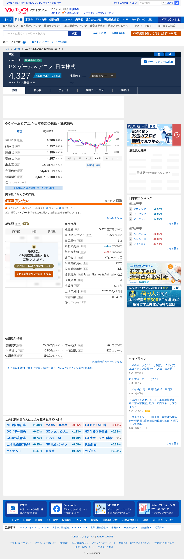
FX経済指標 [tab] (129, 527)
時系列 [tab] (158, 527)
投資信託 (54, 19)
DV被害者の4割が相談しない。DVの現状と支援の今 (34, 2)
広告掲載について (80, 543)
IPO (137, 25)
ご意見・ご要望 (105, 547)
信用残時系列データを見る (107, 361)
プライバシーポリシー (21, 543)
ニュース (67, 19)
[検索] (176, 3)
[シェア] (159, 54)
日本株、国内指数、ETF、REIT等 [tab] (68, 527)
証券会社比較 (93, 19)
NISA (126, 19)
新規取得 (74, 9)
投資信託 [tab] (145, 527)
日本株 (18, 19)
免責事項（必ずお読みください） (135, 543)
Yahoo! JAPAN (120, 2)
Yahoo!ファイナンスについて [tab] (32, 527)
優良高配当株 (97, 25)
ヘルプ (133, 2)
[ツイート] (170, 54)
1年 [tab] (107, 158)
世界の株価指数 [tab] (98, 527)
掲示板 (79, 19)
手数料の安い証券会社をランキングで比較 (33, 188)
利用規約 (64, 543)
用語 (20, 140)
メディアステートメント (104, 543)
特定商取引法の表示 (164, 543)
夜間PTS (48, 131)
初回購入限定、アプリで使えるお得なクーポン (89, 12)
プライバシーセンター (45, 543)
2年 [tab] (117, 158)
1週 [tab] (79, 158)
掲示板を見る (114, 218)
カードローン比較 (142, 19)
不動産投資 (110, 19)
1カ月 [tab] (88, 158)
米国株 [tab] (114, 527)
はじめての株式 (166, 25)
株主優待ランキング (76, 25)
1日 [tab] (69, 158)
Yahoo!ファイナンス (82, 536)
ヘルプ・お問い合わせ (84, 547)
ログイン (55, 12)
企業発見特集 (118, 33)
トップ (8, 19)
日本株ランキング (31, 25)
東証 (19, 131)
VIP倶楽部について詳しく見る (34, 273)
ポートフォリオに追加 (160, 61)
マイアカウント (168, 19)
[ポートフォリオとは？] (24, 42)
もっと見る (172, 223)
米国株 (29, 19)
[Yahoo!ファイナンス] (26, 9)
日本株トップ (10, 25)
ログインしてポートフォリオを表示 (49, 42)
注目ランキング (53, 25)
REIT (148, 25)
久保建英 (169, 3)
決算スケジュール (118, 25)
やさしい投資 (99, 33)
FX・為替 (41, 19)
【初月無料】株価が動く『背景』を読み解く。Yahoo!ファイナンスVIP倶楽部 (49, 368)
